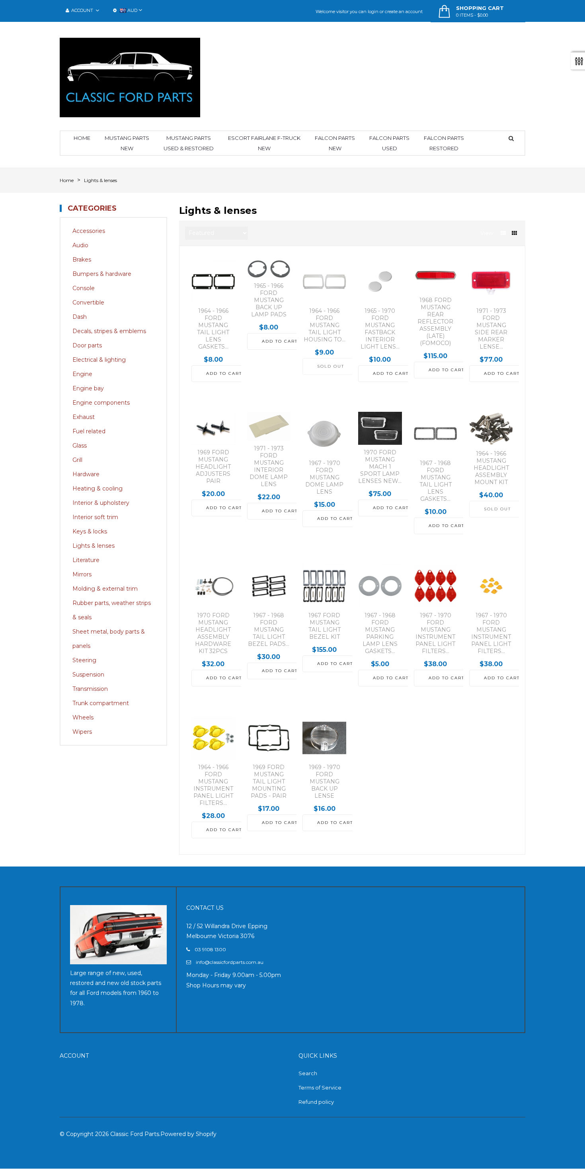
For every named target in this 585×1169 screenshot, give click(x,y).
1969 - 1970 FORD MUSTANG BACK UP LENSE (324, 781)
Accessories (88, 231)
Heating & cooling (97, 488)
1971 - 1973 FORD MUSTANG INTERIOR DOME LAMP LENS (269, 466)
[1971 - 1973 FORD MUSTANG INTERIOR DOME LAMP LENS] (269, 426)
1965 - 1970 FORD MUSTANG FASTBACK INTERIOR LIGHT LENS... (380, 328)
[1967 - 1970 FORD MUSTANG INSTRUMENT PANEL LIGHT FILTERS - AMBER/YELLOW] (491, 586)
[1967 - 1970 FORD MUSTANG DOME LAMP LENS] (324, 434)
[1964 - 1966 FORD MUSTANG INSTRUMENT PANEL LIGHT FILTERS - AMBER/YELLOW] (213, 738)
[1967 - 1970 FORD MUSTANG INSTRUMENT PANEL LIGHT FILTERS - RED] (436, 586)
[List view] (503, 233)
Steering (84, 660)
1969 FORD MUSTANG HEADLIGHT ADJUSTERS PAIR (213, 467)
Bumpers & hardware (101, 273)
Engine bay (88, 388)
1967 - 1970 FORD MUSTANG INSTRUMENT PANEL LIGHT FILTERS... (435, 633)
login (373, 11)
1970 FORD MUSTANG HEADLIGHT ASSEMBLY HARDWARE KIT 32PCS (213, 633)
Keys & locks (89, 531)
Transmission (90, 688)
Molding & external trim (105, 588)
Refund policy (316, 1102)
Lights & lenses (93, 545)
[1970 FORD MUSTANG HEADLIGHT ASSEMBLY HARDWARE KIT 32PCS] (213, 586)
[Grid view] (514, 233)
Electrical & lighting (99, 359)
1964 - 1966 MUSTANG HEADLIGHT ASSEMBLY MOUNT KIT (491, 468)
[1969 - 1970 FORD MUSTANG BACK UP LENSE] (324, 738)
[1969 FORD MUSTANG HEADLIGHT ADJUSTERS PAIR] (213, 428)
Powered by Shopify (188, 1134)
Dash (79, 316)
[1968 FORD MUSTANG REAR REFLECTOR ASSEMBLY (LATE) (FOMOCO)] (436, 276)
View (486, 233)
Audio (80, 245)
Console (83, 288)
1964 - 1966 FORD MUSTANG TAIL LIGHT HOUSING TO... (324, 325)
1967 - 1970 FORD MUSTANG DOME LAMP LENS (324, 477)
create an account (404, 11)
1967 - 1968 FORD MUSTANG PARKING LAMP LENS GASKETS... (380, 633)
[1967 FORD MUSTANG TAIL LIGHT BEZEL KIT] (324, 586)
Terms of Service (319, 1087)
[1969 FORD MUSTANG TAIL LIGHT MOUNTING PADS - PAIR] (269, 738)
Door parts (87, 345)
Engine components (101, 402)
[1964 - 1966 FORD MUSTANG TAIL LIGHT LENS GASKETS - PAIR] (213, 282)
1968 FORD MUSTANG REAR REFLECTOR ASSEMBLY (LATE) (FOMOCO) (435, 322)
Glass (79, 445)
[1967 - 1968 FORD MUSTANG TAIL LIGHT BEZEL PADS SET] (269, 586)
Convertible (88, 302)
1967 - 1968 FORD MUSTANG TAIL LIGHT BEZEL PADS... (268, 630)
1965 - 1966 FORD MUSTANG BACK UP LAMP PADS (269, 300)
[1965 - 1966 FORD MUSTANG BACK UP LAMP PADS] (269, 269)
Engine (82, 374)
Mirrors (82, 574)
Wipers (82, 731)
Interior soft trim (95, 517)
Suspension (88, 674)
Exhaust (83, 417)
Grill (77, 459)
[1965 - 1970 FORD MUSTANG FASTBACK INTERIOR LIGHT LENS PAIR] (380, 282)
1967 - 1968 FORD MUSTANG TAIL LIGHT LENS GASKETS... (435, 480)
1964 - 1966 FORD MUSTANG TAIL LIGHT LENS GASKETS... (213, 328)
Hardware (85, 474)
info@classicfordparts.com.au (229, 962)
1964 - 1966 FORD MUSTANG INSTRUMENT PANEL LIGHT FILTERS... (213, 785)
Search (307, 1073)
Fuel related (88, 431)
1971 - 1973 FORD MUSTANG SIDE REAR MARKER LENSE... (491, 328)
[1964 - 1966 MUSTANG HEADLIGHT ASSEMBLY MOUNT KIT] (491, 429)
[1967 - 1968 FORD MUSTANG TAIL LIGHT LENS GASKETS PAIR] (436, 434)
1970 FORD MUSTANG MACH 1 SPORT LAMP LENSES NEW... (380, 467)
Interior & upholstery (100, 502)
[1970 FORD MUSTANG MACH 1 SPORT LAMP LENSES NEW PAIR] (380, 428)
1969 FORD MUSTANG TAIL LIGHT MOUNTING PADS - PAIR (269, 781)
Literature (85, 560)
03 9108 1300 (210, 949)
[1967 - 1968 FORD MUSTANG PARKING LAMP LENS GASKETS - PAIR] (380, 586)
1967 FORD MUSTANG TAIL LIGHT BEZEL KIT (324, 626)
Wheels (83, 717)
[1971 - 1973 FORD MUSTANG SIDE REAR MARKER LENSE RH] (491, 282)
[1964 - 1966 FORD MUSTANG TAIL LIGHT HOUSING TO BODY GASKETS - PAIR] (324, 282)
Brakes (81, 259)
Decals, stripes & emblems (109, 331)
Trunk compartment (100, 703)
